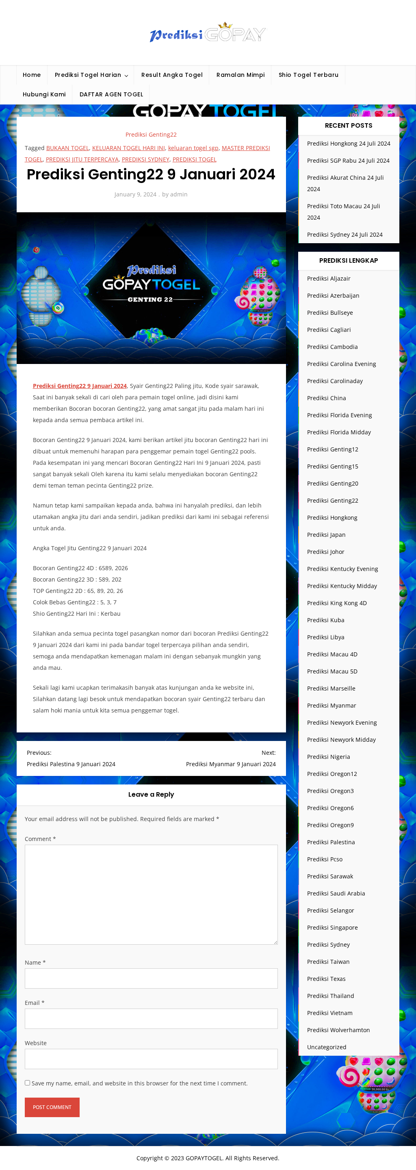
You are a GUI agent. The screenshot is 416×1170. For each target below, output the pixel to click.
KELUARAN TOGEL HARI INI (128, 148)
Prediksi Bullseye (330, 312)
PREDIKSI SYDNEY (145, 159)
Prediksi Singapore (332, 927)
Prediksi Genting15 (332, 466)
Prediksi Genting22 (151, 134)
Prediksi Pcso (324, 859)
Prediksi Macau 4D (332, 654)
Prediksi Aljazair (329, 278)
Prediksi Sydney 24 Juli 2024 (345, 234)
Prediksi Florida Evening (339, 415)
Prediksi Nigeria (328, 756)
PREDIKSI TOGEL (195, 159)
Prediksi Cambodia (332, 347)
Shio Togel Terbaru (309, 75)
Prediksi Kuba (325, 620)
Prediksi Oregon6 (330, 808)
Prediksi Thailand (330, 996)
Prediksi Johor (325, 552)
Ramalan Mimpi (241, 75)
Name (35, 962)
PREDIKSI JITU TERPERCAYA (82, 159)
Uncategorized (327, 1047)
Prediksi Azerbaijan (333, 295)
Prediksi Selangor (330, 910)
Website (36, 1043)
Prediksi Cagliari (329, 329)
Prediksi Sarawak (330, 876)
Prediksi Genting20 (332, 483)
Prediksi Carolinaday (335, 381)
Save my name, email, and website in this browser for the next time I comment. (140, 1083)
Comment (40, 839)
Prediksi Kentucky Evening (342, 569)
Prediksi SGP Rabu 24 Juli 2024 (348, 160)
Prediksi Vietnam (330, 1013)
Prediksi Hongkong (332, 517)
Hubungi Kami (44, 94)
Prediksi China (326, 398)
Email (35, 1003)
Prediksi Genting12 (332, 449)
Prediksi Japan (326, 534)
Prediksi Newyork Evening (342, 722)
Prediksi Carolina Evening (341, 364)
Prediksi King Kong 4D (337, 603)
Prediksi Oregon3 (330, 791)
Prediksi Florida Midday (339, 432)
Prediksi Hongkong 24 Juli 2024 (348, 143)
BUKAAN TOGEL (67, 148)
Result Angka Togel (172, 75)
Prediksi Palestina (331, 842)
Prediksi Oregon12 (332, 774)
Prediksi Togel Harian (88, 75)
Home (32, 75)
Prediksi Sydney (328, 944)
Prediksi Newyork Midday (341, 739)
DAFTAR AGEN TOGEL (111, 94)
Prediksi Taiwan (328, 961)
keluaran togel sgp (193, 148)
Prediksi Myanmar (331, 705)
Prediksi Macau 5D (332, 671)
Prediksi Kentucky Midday (342, 586)
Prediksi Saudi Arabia (336, 893)
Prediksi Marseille (331, 688)
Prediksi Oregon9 (330, 825)
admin (179, 194)
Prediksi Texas (326, 979)
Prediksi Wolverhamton (338, 1030)
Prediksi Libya (325, 637)
